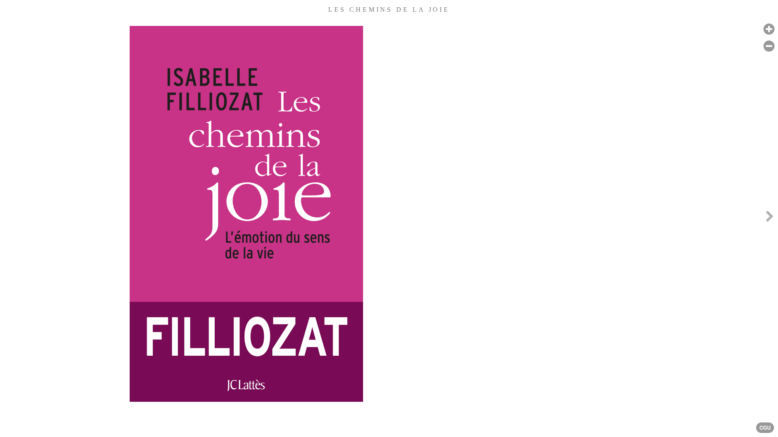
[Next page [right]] (769, 218)
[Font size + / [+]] (769, 29)
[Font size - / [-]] (769, 46)
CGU (765, 427)
